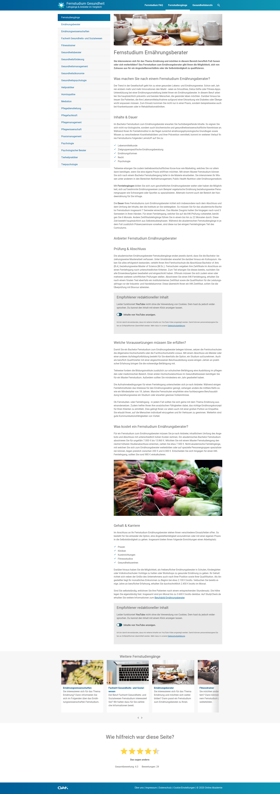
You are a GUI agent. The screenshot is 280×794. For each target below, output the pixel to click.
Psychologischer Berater (73, 150)
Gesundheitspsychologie (73, 80)
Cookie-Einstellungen (184, 787)
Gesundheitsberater (71, 52)
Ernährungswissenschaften (75, 31)
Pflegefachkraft (69, 115)
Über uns (139, 787)
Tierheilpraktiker (69, 157)
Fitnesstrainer (68, 45)
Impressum (151, 787)
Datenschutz (165, 787)
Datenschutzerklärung (176, 326)
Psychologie (67, 143)
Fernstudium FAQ (154, 5)
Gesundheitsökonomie (72, 73)
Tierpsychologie (69, 164)
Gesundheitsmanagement (74, 66)
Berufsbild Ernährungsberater (169, 597)
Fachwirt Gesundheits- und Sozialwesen (81, 38)
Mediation (66, 101)
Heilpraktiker (67, 87)
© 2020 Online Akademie (209, 787)
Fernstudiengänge (177, 5)
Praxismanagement (71, 136)
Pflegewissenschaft (71, 129)
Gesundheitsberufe (202, 5)
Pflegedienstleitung (71, 108)
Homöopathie (68, 94)
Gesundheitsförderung (72, 59)
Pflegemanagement (71, 122)
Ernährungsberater (70, 24)
